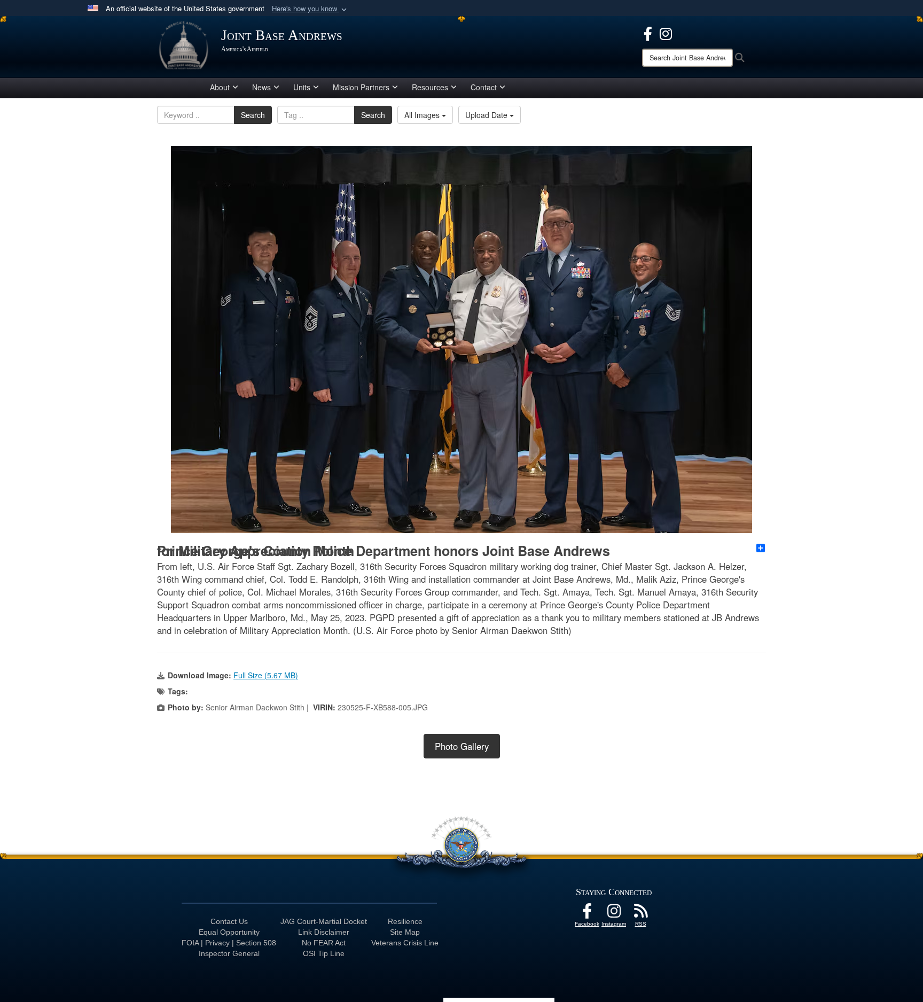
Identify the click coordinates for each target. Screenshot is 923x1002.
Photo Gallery (462, 746)
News (261, 87)
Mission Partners (361, 87)
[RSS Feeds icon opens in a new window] (640, 914)
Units (301, 87)
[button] (310, 8)
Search (253, 114)
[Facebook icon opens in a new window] (648, 32)
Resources (430, 87)
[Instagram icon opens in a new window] (666, 32)
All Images (423, 114)
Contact (484, 87)
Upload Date (487, 114)
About (220, 87)
